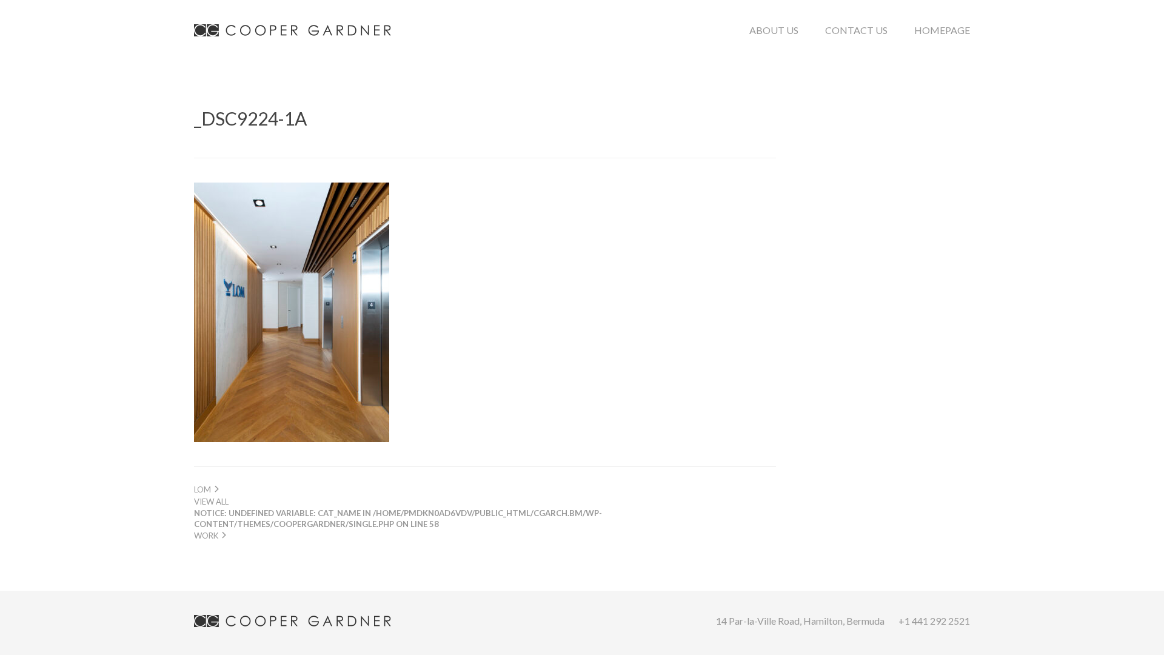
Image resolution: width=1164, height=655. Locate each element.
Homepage (942, 30)
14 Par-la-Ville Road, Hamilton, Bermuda (800, 620)
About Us (773, 30)
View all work (398, 518)
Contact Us (856, 30)
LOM (203, 489)
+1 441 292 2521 (934, 620)
